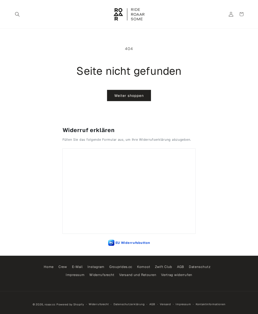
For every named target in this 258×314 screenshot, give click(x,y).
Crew (62, 267)
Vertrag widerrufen (176, 275)
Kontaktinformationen (211, 304)
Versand (165, 304)
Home (49, 267)
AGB (180, 267)
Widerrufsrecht (101, 275)
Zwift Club (163, 267)
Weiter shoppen (129, 95)
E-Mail (77, 267)
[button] (17, 14)
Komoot (143, 267)
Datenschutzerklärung (129, 304)
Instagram (95, 267)
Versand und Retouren (137, 275)
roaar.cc (50, 304)
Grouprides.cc (120, 267)
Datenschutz (200, 267)
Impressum (75, 275)
